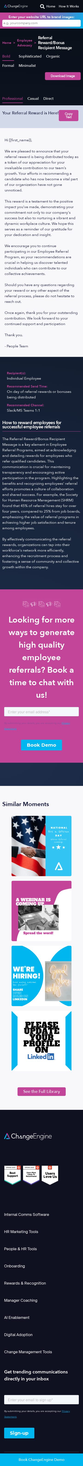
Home (50, 6)
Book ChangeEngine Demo (42, 1459)
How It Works (69, 6)
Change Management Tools (28, 1352)
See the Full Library (41, 1092)
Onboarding (14, 1266)
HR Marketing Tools (21, 1231)
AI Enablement (17, 1317)
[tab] (8, 56)
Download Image (63, 76)
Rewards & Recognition (25, 1283)
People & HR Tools (20, 1248)
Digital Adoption (18, 1334)
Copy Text (68, 115)
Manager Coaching (20, 1300)
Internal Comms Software (26, 1214)
